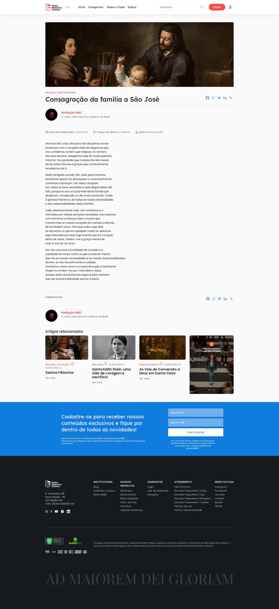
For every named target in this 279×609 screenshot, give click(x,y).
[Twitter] (219, 97)
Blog (96, 486)
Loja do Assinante (157, 490)
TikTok (218, 506)
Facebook (221, 490)
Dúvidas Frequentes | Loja (189, 494)
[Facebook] (207, 97)
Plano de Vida (128, 502)
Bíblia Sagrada (129, 498)
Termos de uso (183, 506)
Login (150, 486)
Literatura (126, 506)
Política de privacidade (188, 510)
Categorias (95, 7)
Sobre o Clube (116, 7)
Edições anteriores (131, 510)
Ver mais (50, 377)
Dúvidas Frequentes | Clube (190, 490)
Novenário (126, 490)
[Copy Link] (230, 97)
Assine (217, 7)
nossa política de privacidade (198, 446)
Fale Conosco (182, 486)
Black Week (100, 494)
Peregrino (153, 494)
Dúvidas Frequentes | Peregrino (192, 498)
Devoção (50, 92)
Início (81, 7)
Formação (63, 364)
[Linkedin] (224, 97)
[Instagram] (46, 511)
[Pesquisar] (202, 7)
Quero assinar (196, 432)
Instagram (221, 486)
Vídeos (132, 7)
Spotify (219, 502)
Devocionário (128, 494)
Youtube (220, 494)
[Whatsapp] (213, 97)
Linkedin (219, 498)
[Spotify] (62, 511)
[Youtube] (56, 511)
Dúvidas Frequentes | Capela (191, 502)
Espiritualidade (66, 92)
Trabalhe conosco (104, 490)
